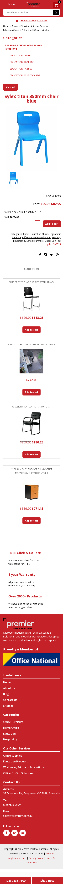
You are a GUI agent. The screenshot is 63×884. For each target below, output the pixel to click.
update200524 (53, 244)
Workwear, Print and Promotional (24, 767)
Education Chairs (11, 30)
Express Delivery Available (34, 20)
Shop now (47, 881)
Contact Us (10, 700)
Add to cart (51, 223)
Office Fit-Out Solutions (18, 773)
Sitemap (8, 705)
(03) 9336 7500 (12, 804)
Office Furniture (13, 722)
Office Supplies (12, 755)
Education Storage (22, 62)
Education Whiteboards (25, 75)
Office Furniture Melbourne (36, 237)
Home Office (11, 728)
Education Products (15, 761)
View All (10, 87)
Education (9, 733)
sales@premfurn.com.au (17, 816)
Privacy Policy (36, 858)
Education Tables (21, 68)
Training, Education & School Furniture (30, 26)
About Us (9, 688)
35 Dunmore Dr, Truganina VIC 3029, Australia (31, 793)
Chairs (26, 234)
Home (6, 26)
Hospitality (10, 739)
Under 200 (50, 240)
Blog (6, 694)
